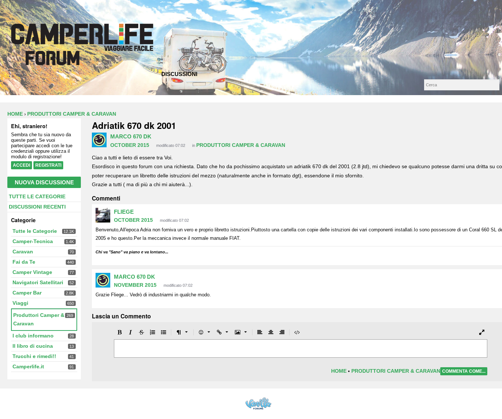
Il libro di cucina (32, 346)
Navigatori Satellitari (37, 282)
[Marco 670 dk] (99, 140)
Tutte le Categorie (37, 196)
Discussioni (179, 74)
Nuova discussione (44, 182)
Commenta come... (463, 371)
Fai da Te (23, 262)
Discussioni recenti (37, 207)
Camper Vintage (32, 272)
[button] (119, 332)
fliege (124, 212)
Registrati (48, 165)
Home (339, 371)
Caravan (22, 251)
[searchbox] (461, 84)
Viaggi (20, 303)
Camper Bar (27, 293)
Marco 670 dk (130, 136)
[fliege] (103, 215)
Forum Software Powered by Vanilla (258, 403)
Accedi (21, 165)
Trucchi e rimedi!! (34, 356)
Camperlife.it (28, 366)
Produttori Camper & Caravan (240, 145)
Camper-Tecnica (32, 241)
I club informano (33, 336)
